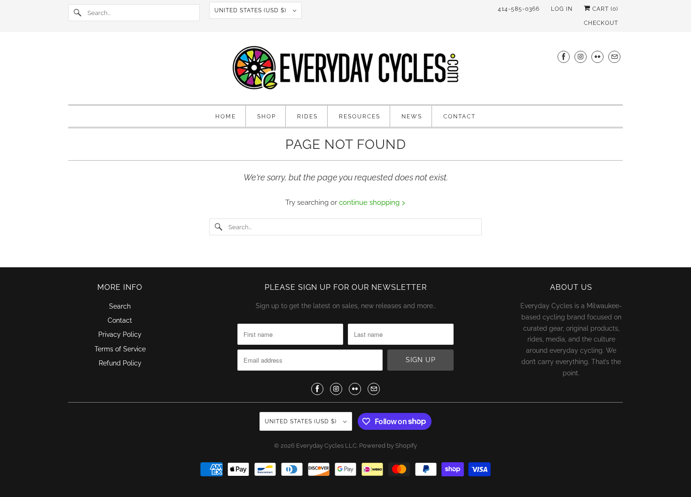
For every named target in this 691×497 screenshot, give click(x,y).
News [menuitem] (411, 116)
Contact (120, 320)
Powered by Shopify (388, 445)
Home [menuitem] (225, 116)
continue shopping (370, 202)
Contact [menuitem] (459, 116)
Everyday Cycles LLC (326, 445)
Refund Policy (120, 363)
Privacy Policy (119, 334)
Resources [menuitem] (359, 116)
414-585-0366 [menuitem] (519, 9)
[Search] (77, 12)
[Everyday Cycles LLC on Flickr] (597, 56)
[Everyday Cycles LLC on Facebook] (564, 56)
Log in (562, 9)
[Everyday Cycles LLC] (345, 70)
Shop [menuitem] (266, 116)
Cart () (604, 9)
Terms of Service (120, 349)
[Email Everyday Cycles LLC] (614, 56)
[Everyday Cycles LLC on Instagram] (580, 56)
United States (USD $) (251, 10)
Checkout (601, 23)
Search (120, 306)
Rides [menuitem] (307, 116)
